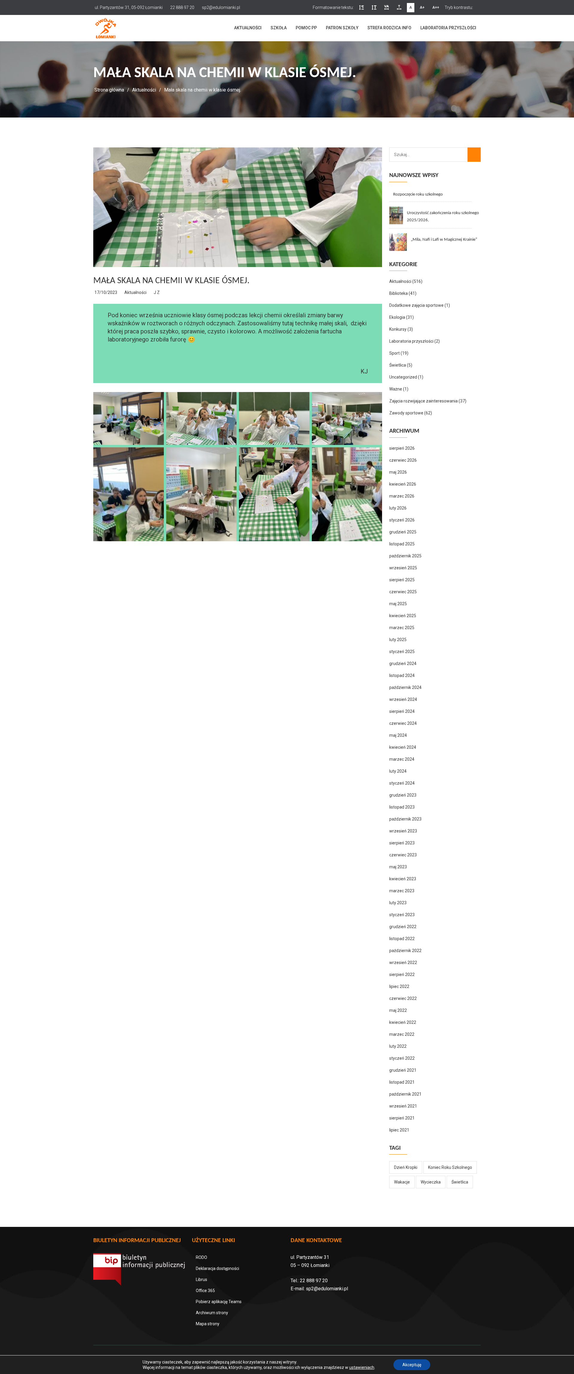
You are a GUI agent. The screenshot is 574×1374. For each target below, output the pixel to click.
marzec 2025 (401, 627)
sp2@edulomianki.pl (327, 1288)
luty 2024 (398, 771)
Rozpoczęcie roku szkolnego (418, 194)
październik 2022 (405, 950)
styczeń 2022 (402, 1058)
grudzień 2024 (402, 663)
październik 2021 (405, 1094)
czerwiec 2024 (403, 723)
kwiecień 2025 (402, 615)
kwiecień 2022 (402, 1022)
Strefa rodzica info (389, 27)
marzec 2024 (401, 759)
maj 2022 (398, 1010)
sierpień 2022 (402, 974)
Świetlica (397, 365)
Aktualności (248, 27)
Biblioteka (398, 293)
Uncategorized (403, 377)
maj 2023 (398, 866)
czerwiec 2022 (403, 998)
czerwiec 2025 (403, 591)
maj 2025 (398, 603)
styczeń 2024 (402, 783)
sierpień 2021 (402, 1118)
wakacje (402, 1182)
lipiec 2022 (399, 986)
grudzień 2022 (402, 926)
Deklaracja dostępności (217, 1268)
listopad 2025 (402, 544)
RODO (201, 1257)
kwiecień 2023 (402, 878)
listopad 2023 (402, 807)
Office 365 (205, 1290)
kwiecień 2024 (402, 747)
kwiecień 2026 (402, 484)
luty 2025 (398, 639)
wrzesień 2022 (403, 962)
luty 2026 (398, 508)
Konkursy (398, 329)
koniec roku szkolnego (450, 1167)
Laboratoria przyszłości (448, 27)
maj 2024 (398, 735)
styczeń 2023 (402, 914)
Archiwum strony (212, 1312)
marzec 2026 (401, 496)
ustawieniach (361, 1367)
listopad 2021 (402, 1082)
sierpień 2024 (402, 711)
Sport (394, 353)
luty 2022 (398, 1046)
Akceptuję (411, 1364)
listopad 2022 (402, 938)
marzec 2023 (401, 890)
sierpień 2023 (402, 843)
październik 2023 (405, 819)
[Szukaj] (474, 154)
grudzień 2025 (402, 532)
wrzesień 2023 (403, 831)
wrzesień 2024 (403, 699)
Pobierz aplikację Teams (219, 1301)
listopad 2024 (402, 675)
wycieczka (431, 1182)
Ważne (395, 389)
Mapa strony (207, 1323)
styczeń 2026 (402, 520)
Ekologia (397, 317)
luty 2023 (398, 902)
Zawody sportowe (406, 413)
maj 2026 (398, 472)
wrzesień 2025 (403, 567)
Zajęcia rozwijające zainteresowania (423, 401)
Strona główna (109, 90)
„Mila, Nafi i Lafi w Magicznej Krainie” (444, 239)
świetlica (459, 1182)
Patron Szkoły (342, 27)
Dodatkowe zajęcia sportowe (416, 305)
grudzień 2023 (402, 795)
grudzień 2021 (402, 1070)
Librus (201, 1279)
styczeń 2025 (402, 651)
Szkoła (279, 27)
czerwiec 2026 (403, 460)
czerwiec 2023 (403, 855)
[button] (361, 7)
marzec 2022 (401, 1034)
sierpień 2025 (402, 579)
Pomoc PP (306, 27)
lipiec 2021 (399, 1130)
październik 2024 (405, 687)
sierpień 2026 (402, 448)
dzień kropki (405, 1167)
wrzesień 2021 (403, 1106)
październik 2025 (405, 555)
